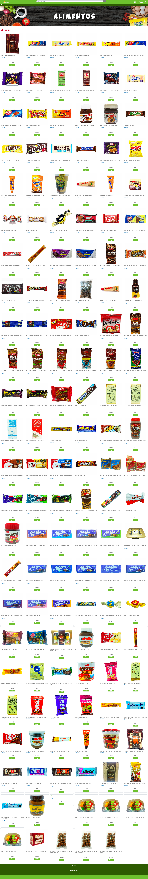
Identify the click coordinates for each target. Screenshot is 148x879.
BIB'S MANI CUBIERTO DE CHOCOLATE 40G (36, 717)
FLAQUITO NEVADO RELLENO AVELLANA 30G (86, 615)
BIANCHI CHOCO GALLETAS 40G (58, 796)
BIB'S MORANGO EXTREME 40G (107, 683)
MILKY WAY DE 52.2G (129, 125)
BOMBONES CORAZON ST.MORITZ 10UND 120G (110, 336)
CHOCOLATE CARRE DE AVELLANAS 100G (110, 160)
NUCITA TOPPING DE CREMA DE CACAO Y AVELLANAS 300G (134, 301)
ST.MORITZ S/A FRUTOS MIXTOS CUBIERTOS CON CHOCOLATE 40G (85, 371)
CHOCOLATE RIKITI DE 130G (57, 125)
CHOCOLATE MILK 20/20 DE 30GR (34, 783)
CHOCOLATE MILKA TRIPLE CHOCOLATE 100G (135, 580)
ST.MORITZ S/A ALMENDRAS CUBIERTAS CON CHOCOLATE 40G (111, 371)
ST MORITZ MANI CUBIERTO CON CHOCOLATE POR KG (111, 852)
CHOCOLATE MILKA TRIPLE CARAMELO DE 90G (60, 616)
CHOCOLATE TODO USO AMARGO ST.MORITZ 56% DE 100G (11, 476)
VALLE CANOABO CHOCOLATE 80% (9, 717)
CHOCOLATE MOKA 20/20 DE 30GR (9, 783)
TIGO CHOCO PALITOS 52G (81, 683)
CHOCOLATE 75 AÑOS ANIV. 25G (9, 649)
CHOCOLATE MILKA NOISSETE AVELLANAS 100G (36, 581)
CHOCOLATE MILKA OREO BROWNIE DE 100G (86, 545)
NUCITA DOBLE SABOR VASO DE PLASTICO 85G (60, 196)
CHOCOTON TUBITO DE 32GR (82, 751)
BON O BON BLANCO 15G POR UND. (59, 230)
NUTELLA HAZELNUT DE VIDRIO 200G (35, 751)
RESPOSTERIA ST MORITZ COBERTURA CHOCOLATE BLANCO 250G (12, 336)
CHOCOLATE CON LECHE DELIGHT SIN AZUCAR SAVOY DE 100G (135, 718)
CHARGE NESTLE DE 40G (81, 440)
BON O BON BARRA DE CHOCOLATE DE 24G (11, 683)
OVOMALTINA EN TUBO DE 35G (8, 195)
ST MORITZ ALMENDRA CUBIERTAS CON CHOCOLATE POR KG (61, 852)
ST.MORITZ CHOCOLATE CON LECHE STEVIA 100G (36, 511)
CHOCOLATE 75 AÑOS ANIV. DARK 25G (35, 649)
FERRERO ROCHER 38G (31, 230)
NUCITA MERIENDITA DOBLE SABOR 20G (134, 195)
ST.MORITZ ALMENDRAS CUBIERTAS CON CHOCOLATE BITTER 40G (36, 371)
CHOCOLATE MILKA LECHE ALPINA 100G (109, 580)
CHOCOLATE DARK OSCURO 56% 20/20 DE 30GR (60, 784)
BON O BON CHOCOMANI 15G (131, 615)
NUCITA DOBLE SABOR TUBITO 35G (83, 195)
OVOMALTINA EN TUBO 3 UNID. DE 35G (35, 195)
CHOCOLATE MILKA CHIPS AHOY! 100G (59, 545)
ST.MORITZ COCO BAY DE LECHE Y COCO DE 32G (61, 684)
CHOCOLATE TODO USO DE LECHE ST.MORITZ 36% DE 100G (61, 476)
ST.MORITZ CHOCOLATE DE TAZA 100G (84, 230)
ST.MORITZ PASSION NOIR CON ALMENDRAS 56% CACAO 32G (61, 511)
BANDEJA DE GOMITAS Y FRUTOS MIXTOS (134, 817)
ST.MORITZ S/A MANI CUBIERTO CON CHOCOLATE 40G (61, 371)
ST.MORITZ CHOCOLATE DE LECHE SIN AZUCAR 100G (85, 266)
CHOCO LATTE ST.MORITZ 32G (82, 335)
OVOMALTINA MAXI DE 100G (106, 195)
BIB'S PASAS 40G (54, 717)
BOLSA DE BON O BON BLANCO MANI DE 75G (37, 683)
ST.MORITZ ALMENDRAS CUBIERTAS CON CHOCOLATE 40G (110, 266)
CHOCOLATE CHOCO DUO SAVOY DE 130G (134, 230)
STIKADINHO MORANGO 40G (82, 717)
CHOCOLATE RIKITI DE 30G (106, 55)
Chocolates (3, 57)
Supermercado (4, 32)
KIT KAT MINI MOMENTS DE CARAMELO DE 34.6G (11, 581)
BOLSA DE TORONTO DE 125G (8, 55)
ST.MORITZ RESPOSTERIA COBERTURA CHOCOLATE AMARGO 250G (36, 336)
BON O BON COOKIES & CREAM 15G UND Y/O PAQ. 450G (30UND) (110, 616)
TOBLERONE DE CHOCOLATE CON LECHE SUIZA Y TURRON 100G (35, 266)
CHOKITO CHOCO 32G (80, 475)
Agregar (12, 65)
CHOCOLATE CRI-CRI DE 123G (33, 125)
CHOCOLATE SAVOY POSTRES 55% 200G (84, 90)
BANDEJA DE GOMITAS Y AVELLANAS (109, 817)
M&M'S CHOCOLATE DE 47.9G (33, 160)
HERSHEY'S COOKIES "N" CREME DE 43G (60, 160)
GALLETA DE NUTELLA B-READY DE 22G (59, 751)
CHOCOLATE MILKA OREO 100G (57, 580)
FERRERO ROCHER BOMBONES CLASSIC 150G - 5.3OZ (135, 546)
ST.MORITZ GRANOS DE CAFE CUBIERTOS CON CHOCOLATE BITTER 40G (135, 336)
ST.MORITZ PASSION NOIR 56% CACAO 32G (36, 405)
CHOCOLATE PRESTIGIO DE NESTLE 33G (10, 265)
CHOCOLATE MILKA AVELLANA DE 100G (109, 545)
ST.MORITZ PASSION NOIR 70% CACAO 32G (11, 405)
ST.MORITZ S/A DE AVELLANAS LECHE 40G (134, 783)
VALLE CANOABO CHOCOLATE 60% (132, 683)
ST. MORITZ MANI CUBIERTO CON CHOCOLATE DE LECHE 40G (12, 371)
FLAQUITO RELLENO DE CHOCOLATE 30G (35, 300)
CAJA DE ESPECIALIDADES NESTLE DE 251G (60, 335)
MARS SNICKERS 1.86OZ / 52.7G (82, 160)
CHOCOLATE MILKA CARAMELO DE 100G (35, 545)
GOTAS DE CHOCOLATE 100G (82, 300)
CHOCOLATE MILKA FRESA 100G (33, 615)
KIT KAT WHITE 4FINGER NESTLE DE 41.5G (110, 649)
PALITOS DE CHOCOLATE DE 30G (132, 160)
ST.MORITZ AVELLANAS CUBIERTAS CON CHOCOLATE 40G (86, 511)
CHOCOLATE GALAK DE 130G (131, 90)
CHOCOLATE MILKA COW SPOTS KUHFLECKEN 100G (86, 581)
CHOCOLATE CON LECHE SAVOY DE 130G (11, 125)
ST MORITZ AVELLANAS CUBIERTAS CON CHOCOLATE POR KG (86, 852)
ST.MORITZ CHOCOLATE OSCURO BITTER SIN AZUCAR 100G (61, 266)
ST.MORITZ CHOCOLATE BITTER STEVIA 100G (12, 510)
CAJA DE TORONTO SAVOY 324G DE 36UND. (36, 851)
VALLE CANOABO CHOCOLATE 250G (108, 783)
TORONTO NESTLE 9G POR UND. (8, 230)
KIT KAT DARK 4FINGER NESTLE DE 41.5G (11, 751)
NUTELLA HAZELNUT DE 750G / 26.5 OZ (84, 125)
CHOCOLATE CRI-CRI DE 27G (82, 55)
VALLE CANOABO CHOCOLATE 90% (108, 405)
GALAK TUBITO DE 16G (80, 405)
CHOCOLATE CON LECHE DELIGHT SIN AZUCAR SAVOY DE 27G (12, 818)
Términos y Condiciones (74, 868)
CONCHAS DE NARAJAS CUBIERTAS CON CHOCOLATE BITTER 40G (60, 301)
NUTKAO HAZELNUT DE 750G (33, 817)
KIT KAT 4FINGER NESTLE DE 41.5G (108, 230)
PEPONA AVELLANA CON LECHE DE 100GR (134, 751)
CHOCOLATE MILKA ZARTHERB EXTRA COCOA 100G (12, 616)
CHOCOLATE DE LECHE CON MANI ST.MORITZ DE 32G (135, 266)
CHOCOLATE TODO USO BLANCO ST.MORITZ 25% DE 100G (36, 476)
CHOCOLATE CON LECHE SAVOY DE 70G (134, 55)
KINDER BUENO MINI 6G (130, 510)
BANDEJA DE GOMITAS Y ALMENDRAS (84, 817)
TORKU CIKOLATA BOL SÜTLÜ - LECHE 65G (134, 475)
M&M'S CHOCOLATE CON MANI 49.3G (10, 160)
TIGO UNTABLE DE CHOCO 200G (8, 545)
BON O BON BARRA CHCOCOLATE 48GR (109, 717)
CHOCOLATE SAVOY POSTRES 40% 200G (60, 90)
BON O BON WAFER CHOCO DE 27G (133, 649)
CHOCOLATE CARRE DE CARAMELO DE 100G (61, 405)
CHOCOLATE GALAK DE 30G (57, 55)
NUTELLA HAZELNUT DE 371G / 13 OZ (108, 125)
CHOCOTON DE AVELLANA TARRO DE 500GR (110, 751)
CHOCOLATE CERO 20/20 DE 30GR (83, 783)
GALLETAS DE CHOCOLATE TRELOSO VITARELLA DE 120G (110, 511)
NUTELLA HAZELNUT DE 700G (82, 649)
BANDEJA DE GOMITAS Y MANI (8, 851)
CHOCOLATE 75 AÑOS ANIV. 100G (34, 90)
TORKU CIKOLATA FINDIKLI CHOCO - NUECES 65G (110, 476)
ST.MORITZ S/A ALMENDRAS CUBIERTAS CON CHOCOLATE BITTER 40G (135, 371)
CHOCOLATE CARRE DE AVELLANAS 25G (11, 90)
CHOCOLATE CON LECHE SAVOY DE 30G (35, 55)
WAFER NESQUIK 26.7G (55, 440)
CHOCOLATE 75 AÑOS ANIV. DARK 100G (109, 90)
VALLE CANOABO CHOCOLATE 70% (132, 405)
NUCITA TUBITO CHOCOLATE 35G (108, 300)
